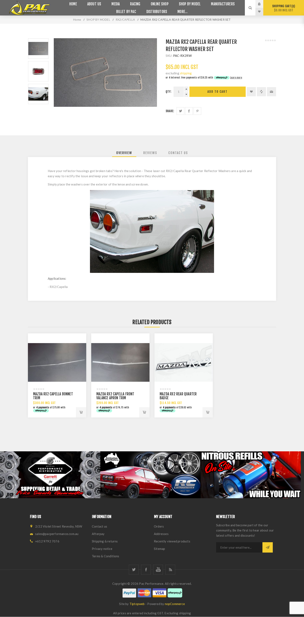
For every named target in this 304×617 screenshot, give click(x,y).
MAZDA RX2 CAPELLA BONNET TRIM (53, 396)
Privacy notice (102, 548)
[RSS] (170, 569)
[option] (38, 48)
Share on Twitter (180, 111)
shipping (186, 73)
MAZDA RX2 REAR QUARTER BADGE (178, 396)
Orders (159, 526)
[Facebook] (146, 569)
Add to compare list (261, 91)
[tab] (124, 153)
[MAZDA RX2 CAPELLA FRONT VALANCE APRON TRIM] (120, 362)
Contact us (99, 526)
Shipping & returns (105, 541)
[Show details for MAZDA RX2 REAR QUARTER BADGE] (183, 362)
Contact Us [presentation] (178, 153)
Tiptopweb (137, 604)
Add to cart (217, 92)
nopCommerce (175, 604)
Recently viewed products (172, 541)
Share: (170, 111)
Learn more (236, 77)
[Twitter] (134, 569)
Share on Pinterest (197, 111)
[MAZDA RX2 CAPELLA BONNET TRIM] (57, 362)
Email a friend (271, 91)
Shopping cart (283, 8)
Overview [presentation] (124, 153)
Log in (262, 4)
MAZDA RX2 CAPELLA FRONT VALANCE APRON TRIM (115, 396)
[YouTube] (158, 569)
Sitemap (159, 548)
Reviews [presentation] (150, 153)
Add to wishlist (251, 91)
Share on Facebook (189, 111)
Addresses (161, 534)
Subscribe (267, 547)
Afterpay (98, 534)
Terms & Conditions (105, 556)
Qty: (168, 92)
